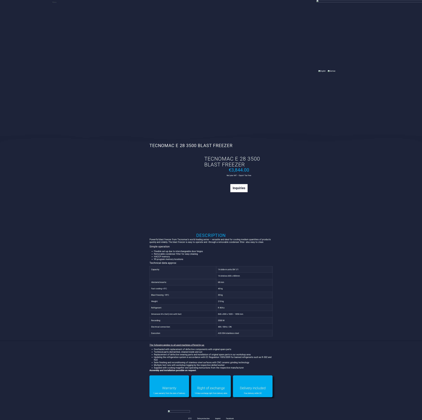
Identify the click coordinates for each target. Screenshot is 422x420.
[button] (53, 2)
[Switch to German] (332, 71)
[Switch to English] (322, 71)
